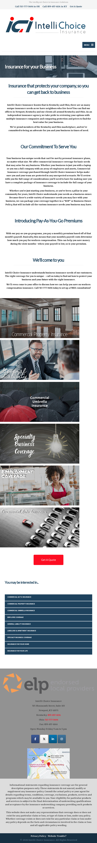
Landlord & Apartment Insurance (21, 631)
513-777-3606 (51, 719)
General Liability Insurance (19, 624)
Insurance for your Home (18, 644)
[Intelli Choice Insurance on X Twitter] (44, 739)
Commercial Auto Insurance (19, 597)
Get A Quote (76, 6)
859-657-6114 (54, 715)
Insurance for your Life (17, 651)
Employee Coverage (15, 617)
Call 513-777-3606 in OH (27, 6)
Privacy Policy (38, 836)
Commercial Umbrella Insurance (21, 610)
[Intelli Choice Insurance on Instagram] (62, 739)
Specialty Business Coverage (19, 637)
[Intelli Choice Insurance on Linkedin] (53, 739)
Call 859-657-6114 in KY (55, 6)
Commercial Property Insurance (21, 604)
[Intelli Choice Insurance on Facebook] (35, 739)
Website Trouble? (57, 836)
